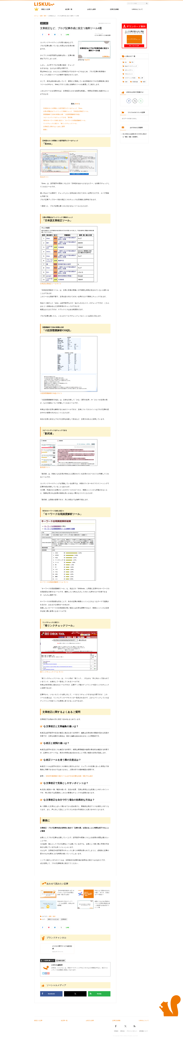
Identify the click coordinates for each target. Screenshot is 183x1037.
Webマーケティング (131, 66)
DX (126, 62)
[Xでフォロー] (75, 993)
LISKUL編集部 (57, 965)
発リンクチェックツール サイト (52, 672)
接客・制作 (52, 916)
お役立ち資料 (91, 9)
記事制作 (64, 919)
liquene (87, 60)
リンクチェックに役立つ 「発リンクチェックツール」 (60, 123)
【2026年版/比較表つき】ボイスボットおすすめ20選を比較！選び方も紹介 (65, 892)
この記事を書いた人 (48, 960)
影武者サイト (45, 467)
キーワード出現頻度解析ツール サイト (54, 582)
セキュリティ (129, 70)
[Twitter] (43, 973)
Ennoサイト (44, 177)
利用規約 (116, 1031)
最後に (45, 129)
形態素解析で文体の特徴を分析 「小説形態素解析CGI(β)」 (62, 114)
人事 (141, 78)
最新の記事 (61, 960)
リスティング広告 (130, 78)
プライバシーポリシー (132, 1031)
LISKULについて (137, 9)
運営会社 (122, 1031)
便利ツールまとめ (53, 919)
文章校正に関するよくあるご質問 (54, 126)
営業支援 (135, 81)
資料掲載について (143, 1031)
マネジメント (129, 74)
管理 (144, 81)
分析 (126, 81)
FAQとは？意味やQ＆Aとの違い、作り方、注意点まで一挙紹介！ (102, 892)
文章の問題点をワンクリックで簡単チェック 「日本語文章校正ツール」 (66, 111)
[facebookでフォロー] (129, 101)
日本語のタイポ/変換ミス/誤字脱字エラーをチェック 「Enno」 (63, 108)
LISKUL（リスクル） (58, 968)
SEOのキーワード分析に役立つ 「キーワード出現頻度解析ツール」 (65, 120)
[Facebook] (46, 973)
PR (132, 62)
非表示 (77, 104)
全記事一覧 (68, 9)
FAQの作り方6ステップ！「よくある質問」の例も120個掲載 (65, 903)
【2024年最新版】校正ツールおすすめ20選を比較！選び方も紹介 (69, 776)
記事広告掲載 (114, 9)
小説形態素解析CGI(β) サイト (51, 393)
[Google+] (48, 973)
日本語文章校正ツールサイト (50, 284)
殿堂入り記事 (45, 9)
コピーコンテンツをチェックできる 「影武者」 (58, 117)
